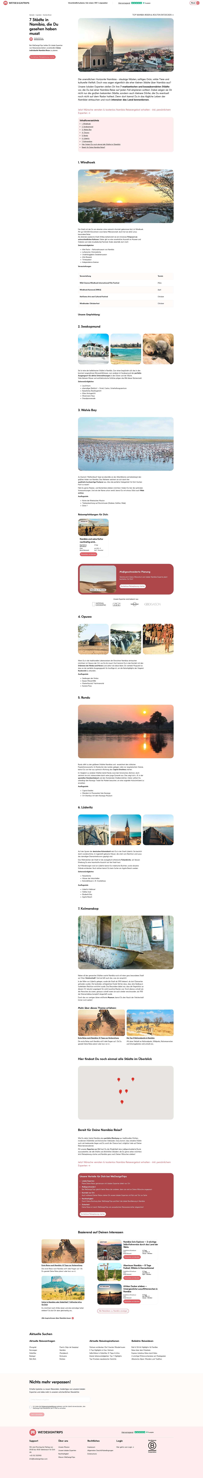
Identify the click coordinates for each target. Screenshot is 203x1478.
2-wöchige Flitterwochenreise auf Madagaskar (149, 1356)
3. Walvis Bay (87, 130)
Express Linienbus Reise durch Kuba (144, 1353)
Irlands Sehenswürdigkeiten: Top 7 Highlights (105, 1356)
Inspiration (39, 15)
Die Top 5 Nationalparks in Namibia (140, 1038)
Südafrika (32, 1353)
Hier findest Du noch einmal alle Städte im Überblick (101, 144)
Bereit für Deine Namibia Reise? (93, 147)
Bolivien (62, 1359)
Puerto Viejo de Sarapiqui (69, 1347)
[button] (133, 1079)
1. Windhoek (86, 124)
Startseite (31, 15)
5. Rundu (85, 136)
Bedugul (32, 1356)
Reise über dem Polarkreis (141, 1350)
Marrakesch (64, 1353)
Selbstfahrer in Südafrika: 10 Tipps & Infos (104, 1353)
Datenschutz (92, 1454)
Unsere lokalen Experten (67, 1450)
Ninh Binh (32, 1359)
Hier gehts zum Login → (125, 1447)
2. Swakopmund (87, 127)
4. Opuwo (85, 133)
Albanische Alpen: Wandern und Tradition (147, 1359)
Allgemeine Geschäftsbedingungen (100, 1450)
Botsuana (63, 1356)
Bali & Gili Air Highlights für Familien (145, 1347)
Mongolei (32, 1347)
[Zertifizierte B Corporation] (159, 1446)
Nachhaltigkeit (63, 1454)
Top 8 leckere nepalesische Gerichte (102, 1359)
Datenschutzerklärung (49, 1406)
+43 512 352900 (35, 1456)
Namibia (63, 1350)
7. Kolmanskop (87, 141)
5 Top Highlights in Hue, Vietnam (101, 1350)
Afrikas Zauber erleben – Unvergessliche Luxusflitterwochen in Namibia (140, 1289)
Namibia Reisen (47, 15)
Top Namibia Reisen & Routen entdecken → (153, 15)
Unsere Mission (63, 1447)
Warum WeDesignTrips (66, 1457)
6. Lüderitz (85, 138)
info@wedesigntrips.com (38, 1459)
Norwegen (33, 1350)
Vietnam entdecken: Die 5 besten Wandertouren (107, 1347)
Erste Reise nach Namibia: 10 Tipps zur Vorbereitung (98, 1038)
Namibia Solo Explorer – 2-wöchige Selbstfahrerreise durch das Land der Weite (140, 1244)
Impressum (91, 1447)
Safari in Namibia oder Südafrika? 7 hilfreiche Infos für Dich (62, 1303)
